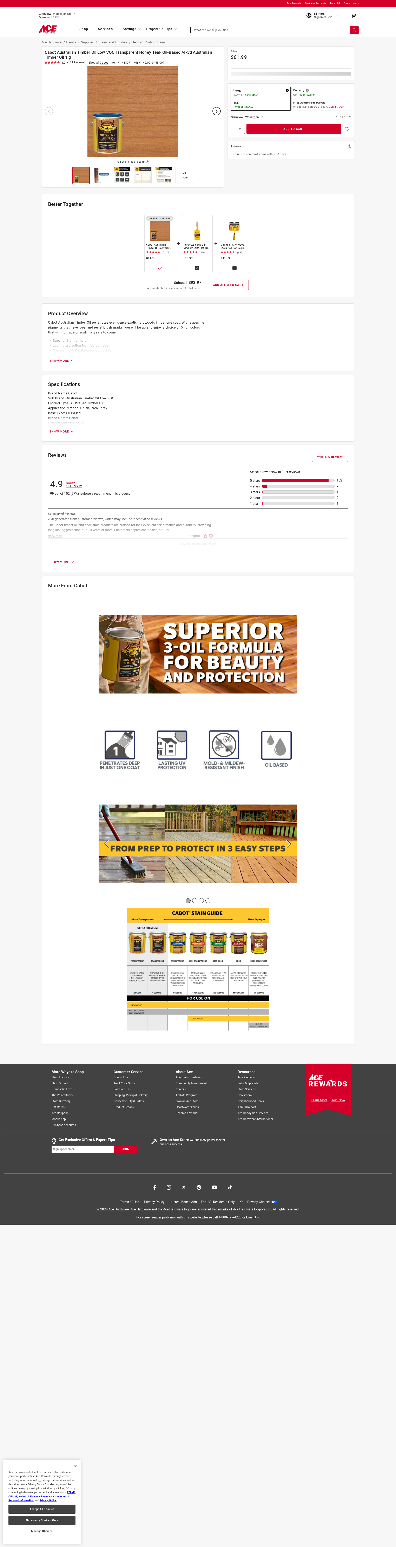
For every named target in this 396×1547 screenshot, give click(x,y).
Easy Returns (122, 1089)
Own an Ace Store (187, 1101)
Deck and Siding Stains (149, 42)
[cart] (355, 15)
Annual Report (247, 1107)
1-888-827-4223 (230, 1217)
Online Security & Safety (129, 1101)
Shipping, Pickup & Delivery (131, 1095)
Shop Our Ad (60, 1083)
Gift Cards (58, 1107)
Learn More (319, 1100)
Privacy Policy (154, 1202)
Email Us (252, 1217)
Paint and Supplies (80, 42)
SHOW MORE (59, 360)
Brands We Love (62, 1089)
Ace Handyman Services (253, 1113)
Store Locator (351, 3)
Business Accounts (315, 3)
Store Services (247, 1089)
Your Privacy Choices (255, 1202)
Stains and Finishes (113, 42)
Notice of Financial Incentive (35, 1496)
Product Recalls (124, 1107)
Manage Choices (42, 1531)
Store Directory (61, 1101)
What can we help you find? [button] (212, 29)
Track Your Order (124, 1083)
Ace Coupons (60, 1113)
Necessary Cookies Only (42, 1520)
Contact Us (121, 1077)
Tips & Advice (246, 1077)
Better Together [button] (65, 204)
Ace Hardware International (255, 1119)
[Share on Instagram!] (169, 1187)
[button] (274, 30)
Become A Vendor (187, 1113)
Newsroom (245, 1095)
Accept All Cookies (41, 1509)
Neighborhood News (251, 1101)
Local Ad (335, 3)
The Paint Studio (62, 1095)
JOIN (125, 1149)
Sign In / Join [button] (337, 106)
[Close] (75, 1466)
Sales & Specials (248, 1083)
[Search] (354, 30)
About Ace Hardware (189, 1077)
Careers (181, 1089)
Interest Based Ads (183, 1202)
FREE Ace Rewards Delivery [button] (309, 102)
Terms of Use (129, 1202)
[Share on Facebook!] (154, 1187)
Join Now (338, 1100)
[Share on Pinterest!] (199, 1187)
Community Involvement (191, 1083)
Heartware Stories (187, 1107)
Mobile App (59, 1119)
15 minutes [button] (250, 95)
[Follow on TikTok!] (229, 1187)
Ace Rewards (294, 3)
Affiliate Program (186, 1095)
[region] (42, 1502)
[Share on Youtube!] (214, 1187)
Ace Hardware (51, 42)
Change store (343, 116)
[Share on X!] (183, 1187)
